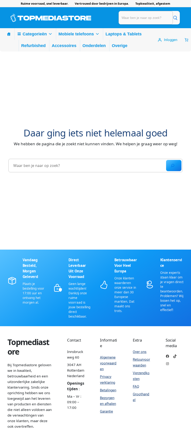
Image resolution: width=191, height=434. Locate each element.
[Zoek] (175, 17)
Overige (119, 45)
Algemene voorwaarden (108, 363)
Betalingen (108, 390)
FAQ (136, 386)
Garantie (106, 411)
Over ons (140, 351)
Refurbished (33, 45)
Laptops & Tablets (124, 34)
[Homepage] (8, 34)
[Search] (173, 165)
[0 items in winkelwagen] (186, 39)
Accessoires (64, 45)
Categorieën (35, 34)
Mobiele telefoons (76, 34)
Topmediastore (28, 347)
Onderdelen (94, 45)
